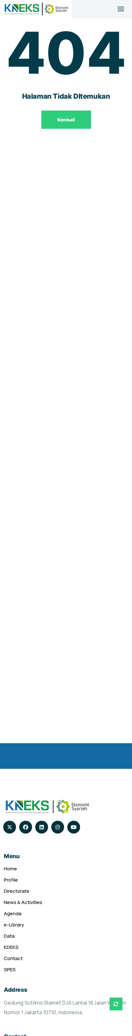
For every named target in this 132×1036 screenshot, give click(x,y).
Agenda (12, 913)
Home (10, 868)
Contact (13, 958)
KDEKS (11, 947)
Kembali (66, 119)
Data (9, 936)
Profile (11, 879)
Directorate (16, 891)
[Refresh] (116, 1004)
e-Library (14, 924)
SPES (10, 969)
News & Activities (23, 902)
